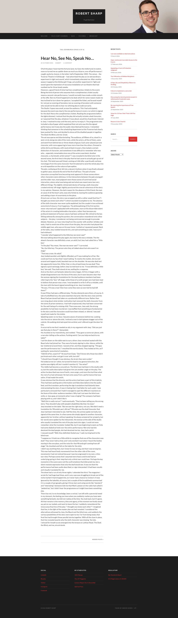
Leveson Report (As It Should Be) (85, 583)
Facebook (44, 590)
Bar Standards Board (114, 575)
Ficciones (82, 36)
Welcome (44, 36)
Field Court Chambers (59, 36)
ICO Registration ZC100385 (117, 579)
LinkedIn (43, 575)
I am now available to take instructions (123, 54)
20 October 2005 (47, 63)
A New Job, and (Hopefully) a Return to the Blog (123, 83)
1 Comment (67, 63)
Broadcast (93, 36)
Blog (73, 36)
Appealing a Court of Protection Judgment (121, 69)
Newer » (97, 539)
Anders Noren (127, 608)
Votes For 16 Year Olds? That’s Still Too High (123, 114)
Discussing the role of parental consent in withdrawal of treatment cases (124, 98)
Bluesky (43, 579)
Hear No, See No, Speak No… (67, 58)
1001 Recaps (79, 575)
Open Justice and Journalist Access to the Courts (124, 61)
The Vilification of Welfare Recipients (122, 76)
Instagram (44, 586)
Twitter (43, 583)
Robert (58, 63)
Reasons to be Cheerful (118, 121)
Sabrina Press (79, 586)
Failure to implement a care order (121, 91)
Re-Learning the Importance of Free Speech (122, 106)
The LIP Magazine (80, 579)
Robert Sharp (89, 13)
